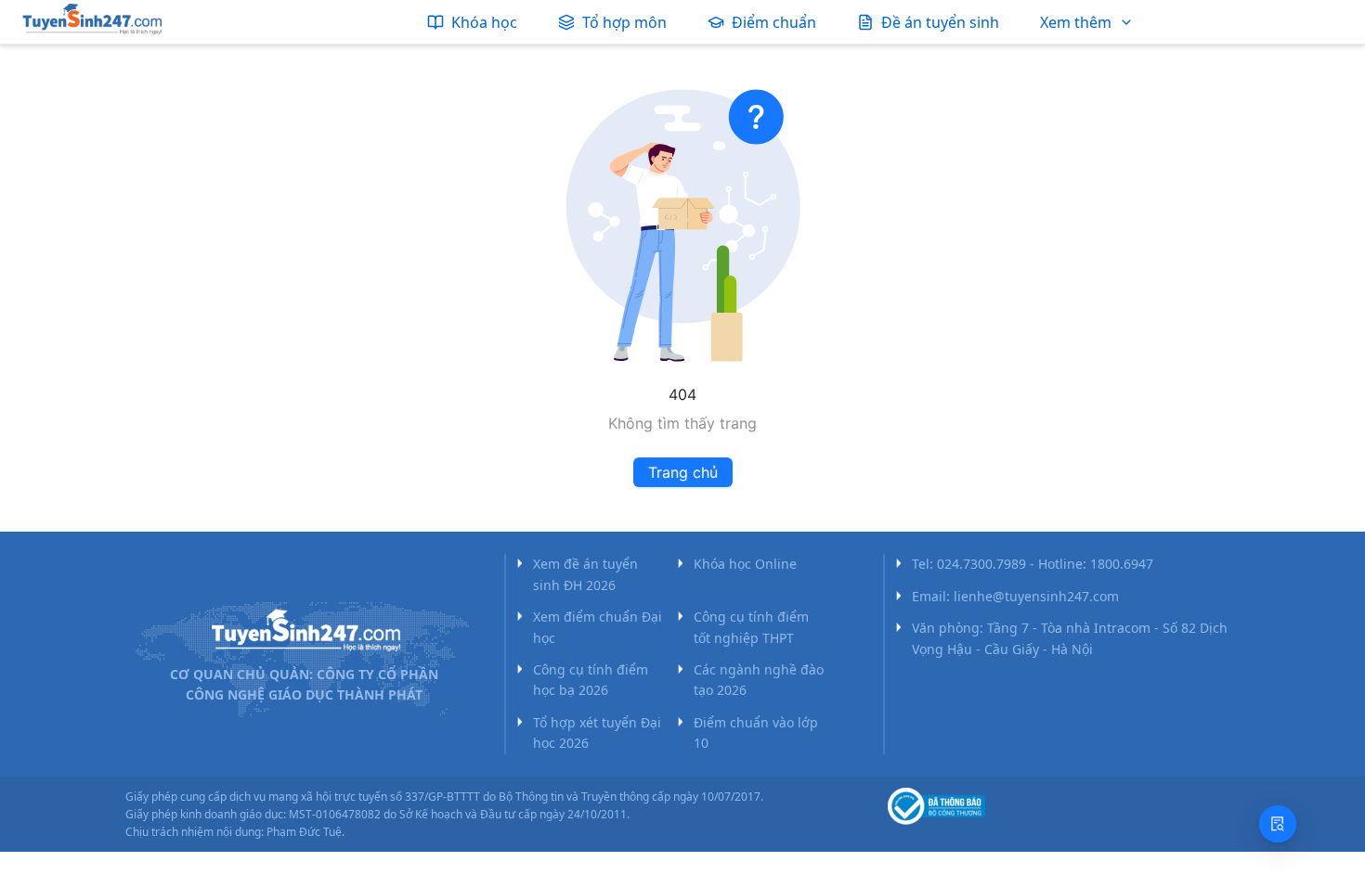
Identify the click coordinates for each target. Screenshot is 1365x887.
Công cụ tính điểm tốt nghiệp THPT (751, 627)
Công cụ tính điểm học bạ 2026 (590, 680)
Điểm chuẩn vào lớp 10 (756, 732)
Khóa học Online (745, 563)
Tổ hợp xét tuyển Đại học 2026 (597, 732)
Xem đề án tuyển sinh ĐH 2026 (585, 574)
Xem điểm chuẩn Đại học (597, 627)
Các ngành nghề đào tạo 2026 (759, 680)
